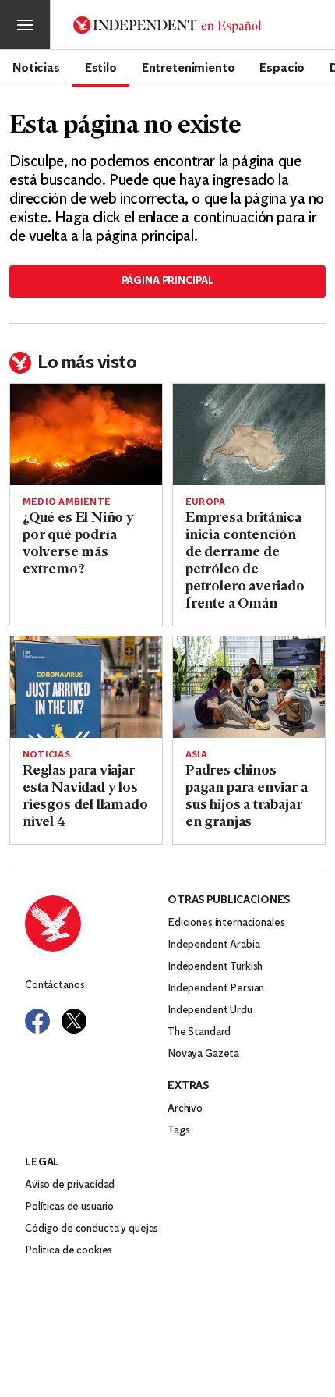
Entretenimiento (188, 67)
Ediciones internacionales (226, 923)
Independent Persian (216, 989)
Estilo (101, 67)
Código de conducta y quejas (91, 1229)
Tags (178, 1130)
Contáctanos (54, 985)
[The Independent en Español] (167, 25)
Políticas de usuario (69, 1207)
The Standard (199, 1032)
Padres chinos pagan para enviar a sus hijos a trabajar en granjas (246, 797)
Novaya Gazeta (203, 1054)
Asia (196, 755)
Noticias (36, 67)
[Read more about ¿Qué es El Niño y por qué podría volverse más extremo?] (86, 434)
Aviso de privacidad (70, 1185)
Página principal (168, 281)
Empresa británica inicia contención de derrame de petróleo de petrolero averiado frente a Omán (245, 562)
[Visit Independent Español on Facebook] (37, 1021)
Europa (205, 502)
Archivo (185, 1109)
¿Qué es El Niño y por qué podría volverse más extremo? (78, 544)
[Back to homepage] (96, 923)
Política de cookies (68, 1251)
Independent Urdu (210, 1010)
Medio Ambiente (67, 502)
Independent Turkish (215, 967)
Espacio (282, 67)
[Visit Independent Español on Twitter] (74, 1021)
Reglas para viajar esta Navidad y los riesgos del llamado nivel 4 (85, 797)
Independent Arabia (213, 945)
